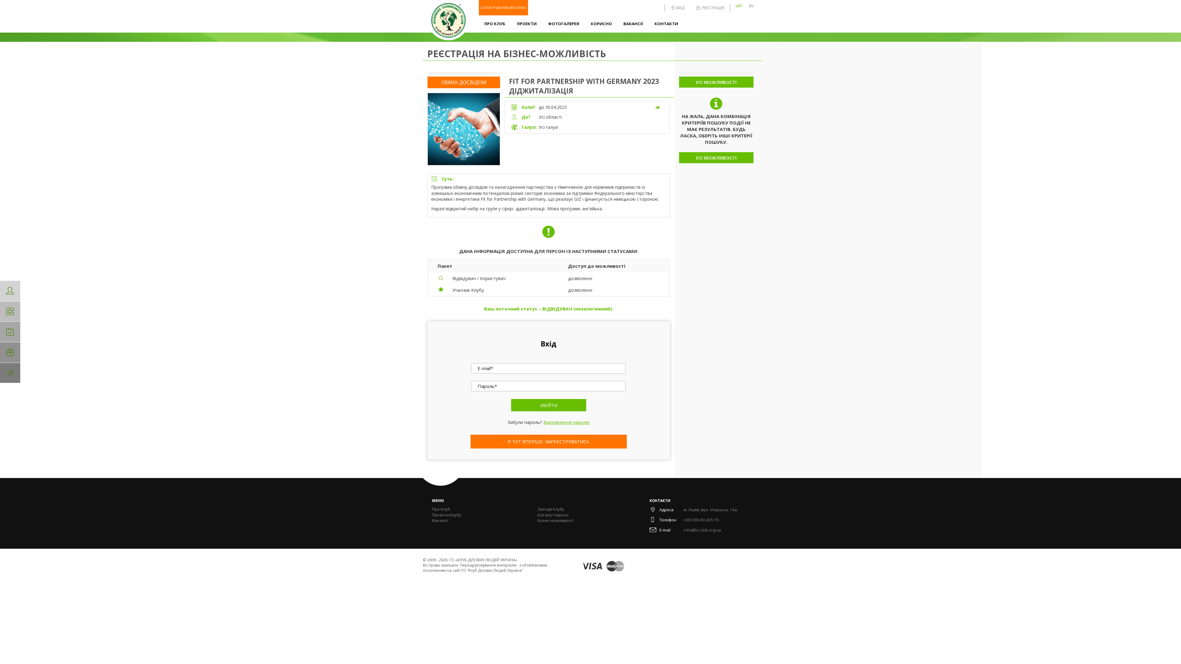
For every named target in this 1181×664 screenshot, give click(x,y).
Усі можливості (716, 82)
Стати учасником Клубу (503, 7)
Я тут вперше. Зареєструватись (548, 441)
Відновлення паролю (566, 422)
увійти (548, 405)
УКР (738, 6)
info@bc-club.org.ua (702, 530)
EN (751, 6)
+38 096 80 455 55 (701, 520)
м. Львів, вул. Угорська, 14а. (711, 509)
